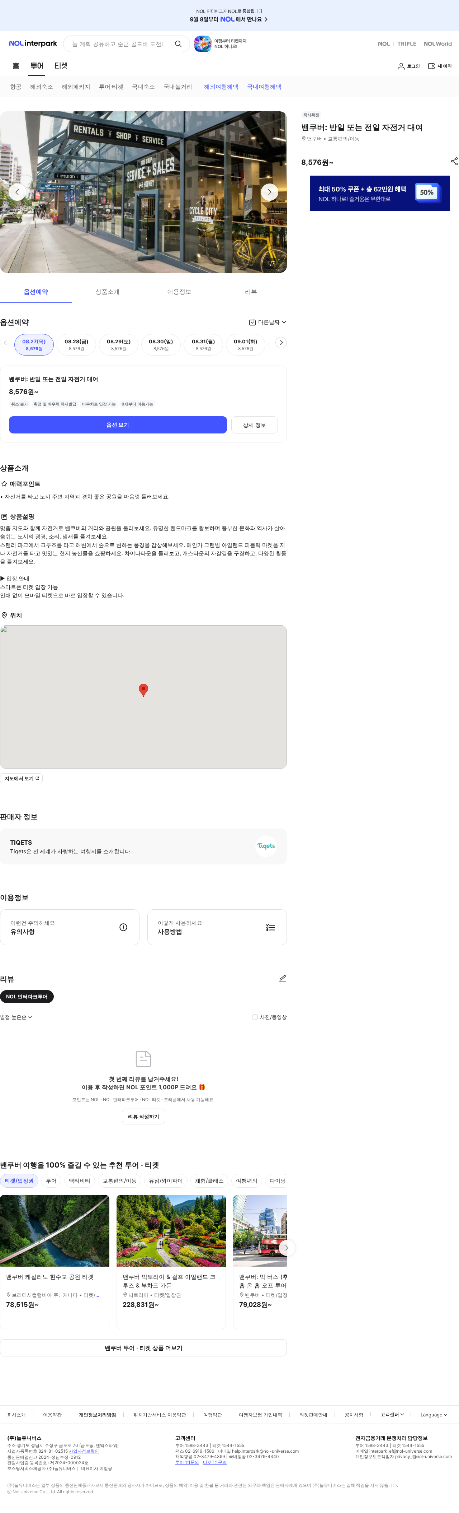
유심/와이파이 (166, 1180)
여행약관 (212, 1414)
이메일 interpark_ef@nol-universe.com (393, 1451)
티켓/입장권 (19, 1180)
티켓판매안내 (313, 1414)
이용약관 (52, 1414)
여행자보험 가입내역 (260, 1414)
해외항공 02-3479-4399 (200, 1456)
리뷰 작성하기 (143, 1116)
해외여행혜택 (221, 86)
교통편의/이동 (120, 1180)
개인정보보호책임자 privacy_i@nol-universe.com (403, 1456)
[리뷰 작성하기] (282, 979)
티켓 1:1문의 (215, 1462)
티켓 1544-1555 (228, 1445)
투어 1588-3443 (191, 1445)
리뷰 (251, 291)
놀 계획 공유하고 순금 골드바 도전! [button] (117, 43)
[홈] (16, 66)
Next (287, 1248)
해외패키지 (76, 86)
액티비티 (79, 1180)
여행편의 (246, 1180)
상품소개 (107, 291)
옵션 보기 (118, 424)
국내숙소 (143, 86)
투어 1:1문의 (187, 1462)
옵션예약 (36, 291)
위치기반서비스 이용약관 (159, 1414)
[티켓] (61, 66)
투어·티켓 (111, 86)
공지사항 (354, 1414)
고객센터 (389, 1414)
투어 (51, 1180)
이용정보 (179, 291)
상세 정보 (254, 425)
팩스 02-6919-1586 (194, 1451)
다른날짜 (269, 322)
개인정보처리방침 (97, 1414)
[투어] (37, 66)
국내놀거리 (178, 86)
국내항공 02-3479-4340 (254, 1456)
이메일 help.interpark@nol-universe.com (258, 1451)
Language (432, 1414)
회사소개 (16, 1414)
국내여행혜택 (264, 86)
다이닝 (278, 1180)
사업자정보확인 (84, 1451)
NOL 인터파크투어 (27, 996)
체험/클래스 (209, 1180)
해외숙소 (41, 86)
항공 (16, 86)
